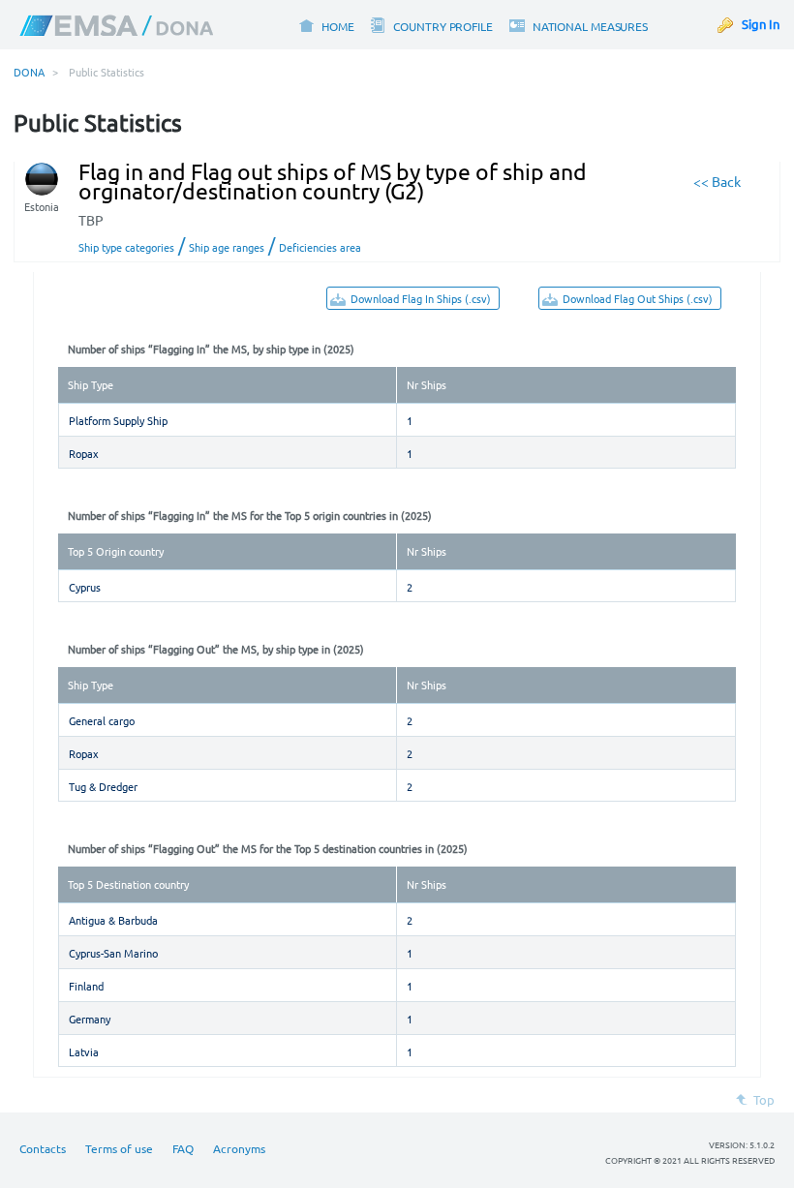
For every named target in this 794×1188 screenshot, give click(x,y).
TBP (91, 219)
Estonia (41, 206)
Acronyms (239, 1148)
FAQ (183, 1148)
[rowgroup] (397, 436)
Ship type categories (126, 247)
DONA (29, 71)
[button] (413, 298)
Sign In (760, 23)
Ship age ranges (226, 247)
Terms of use (119, 1148)
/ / (219, 245)
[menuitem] (326, 24)
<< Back (717, 181)
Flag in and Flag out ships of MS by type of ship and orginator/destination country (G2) (332, 181)
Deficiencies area (320, 247)
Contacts (42, 1148)
